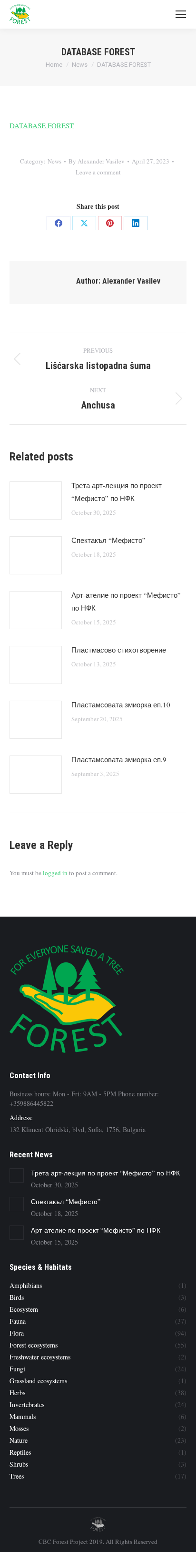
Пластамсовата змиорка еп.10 (120, 704)
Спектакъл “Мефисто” (108, 540)
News (54, 161)
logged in (55, 872)
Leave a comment (98, 172)
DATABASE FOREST (42, 125)
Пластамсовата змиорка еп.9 (119, 759)
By (97, 161)
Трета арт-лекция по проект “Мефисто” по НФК (116, 491)
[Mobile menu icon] (180, 14)
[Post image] (36, 500)
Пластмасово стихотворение (118, 649)
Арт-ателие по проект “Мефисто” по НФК (126, 601)
